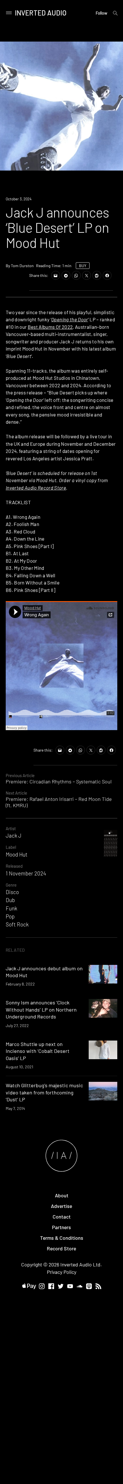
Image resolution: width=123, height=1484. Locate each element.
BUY (82, 265)
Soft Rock (17, 924)
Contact (62, 1216)
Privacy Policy (61, 1272)
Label (11, 847)
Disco (12, 892)
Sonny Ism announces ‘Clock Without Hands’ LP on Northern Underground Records (41, 1009)
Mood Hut (16, 854)
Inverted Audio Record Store (36, 487)
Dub (10, 900)
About (61, 1195)
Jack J (13, 835)
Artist (11, 828)
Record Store (61, 1248)
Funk (11, 908)
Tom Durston (22, 265)
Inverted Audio (41, 13)
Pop (10, 916)
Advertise (61, 1206)
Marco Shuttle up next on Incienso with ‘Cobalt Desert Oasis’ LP (38, 1051)
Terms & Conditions (61, 1238)
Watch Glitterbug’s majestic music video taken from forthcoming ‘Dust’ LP (44, 1092)
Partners (61, 1227)
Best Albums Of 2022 (50, 327)
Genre (11, 884)
